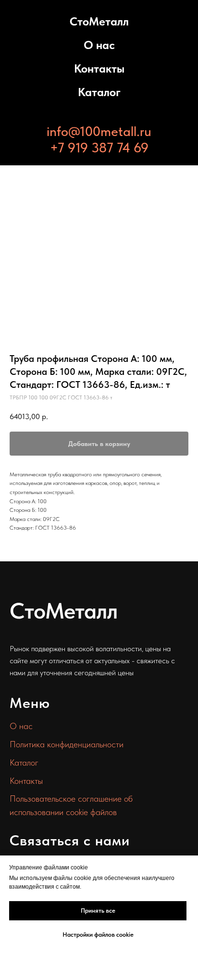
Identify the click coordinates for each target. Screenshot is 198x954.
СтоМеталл (99, 21)
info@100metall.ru (99, 131)
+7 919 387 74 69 (99, 147)
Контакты (99, 68)
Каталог (99, 92)
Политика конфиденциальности (67, 744)
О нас (99, 45)
